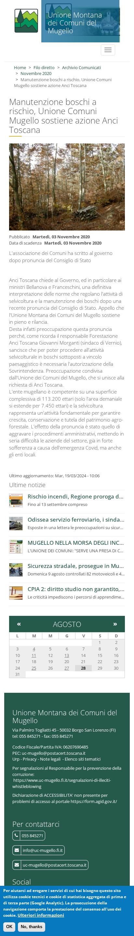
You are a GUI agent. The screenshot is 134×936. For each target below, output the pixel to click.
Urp (16, 759)
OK (9, 926)
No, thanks (31, 926)
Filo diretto (44, 67)
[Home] (25, 18)
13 (66, 655)
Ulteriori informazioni (41, 915)
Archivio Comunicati (81, 67)
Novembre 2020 (35, 73)
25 (34, 668)
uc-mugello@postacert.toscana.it (55, 865)
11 (34, 655)
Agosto (67, 624)
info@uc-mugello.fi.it (43, 850)
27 (66, 668)
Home (20, 67)
